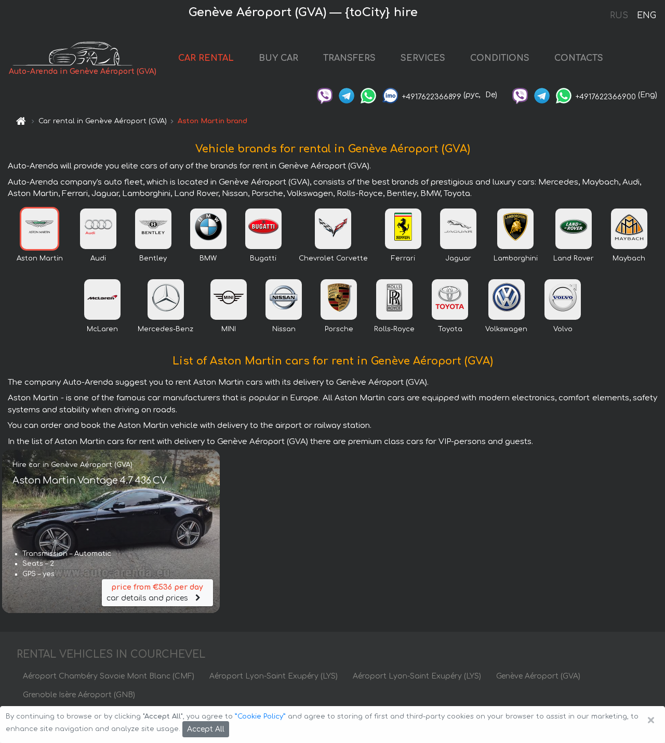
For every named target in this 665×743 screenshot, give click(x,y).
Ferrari (403, 258)
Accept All (205, 729)
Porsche (339, 329)
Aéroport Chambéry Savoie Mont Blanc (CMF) (108, 676)
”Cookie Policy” (260, 716)
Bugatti (263, 258)
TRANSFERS (349, 58)
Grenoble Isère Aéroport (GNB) (79, 695)
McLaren (102, 329)
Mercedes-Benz (165, 329)
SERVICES (423, 58)
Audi (98, 258)
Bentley (153, 258)
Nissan (284, 329)
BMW (208, 258)
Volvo (563, 329)
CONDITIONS (499, 58)
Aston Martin (40, 258)
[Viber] (325, 95)
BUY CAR (278, 58)
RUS (619, 15)
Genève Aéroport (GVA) (538, 676)
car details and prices (155, 592)
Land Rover (573, 258)
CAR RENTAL (206, 58)
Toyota (450, 329)
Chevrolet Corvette (333, 258)
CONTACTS (578, 58)
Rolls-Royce (394, 329)
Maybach (629, 258)
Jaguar (458, 258)
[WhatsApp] (368, 95)
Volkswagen (506, 329)
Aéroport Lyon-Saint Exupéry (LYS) (273, 676)
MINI (228, 329)
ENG (646, 15)
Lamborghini (516, 258)
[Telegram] (346, 95)
